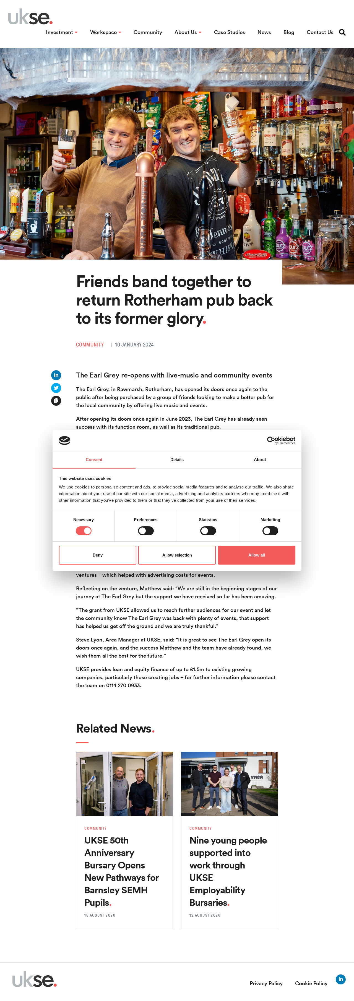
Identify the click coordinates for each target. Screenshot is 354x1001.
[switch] (146, 530)
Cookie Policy (311, 983)
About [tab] (260, 459)
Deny (98, 555)
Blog (288, 32)
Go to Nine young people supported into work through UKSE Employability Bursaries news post (229, 763)
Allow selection (177, 555)
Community (148, 32)
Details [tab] (177, 459)
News (264, 32)
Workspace (103, 32)
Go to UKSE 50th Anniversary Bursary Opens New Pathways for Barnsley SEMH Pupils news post (121, 763)
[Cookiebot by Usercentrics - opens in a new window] (271, 440)
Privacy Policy (266, 983)
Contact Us (320, 32)
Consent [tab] (94, 459)
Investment (59, 32)
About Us (186, 32)
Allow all (256, 555)
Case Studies (229, 32)
